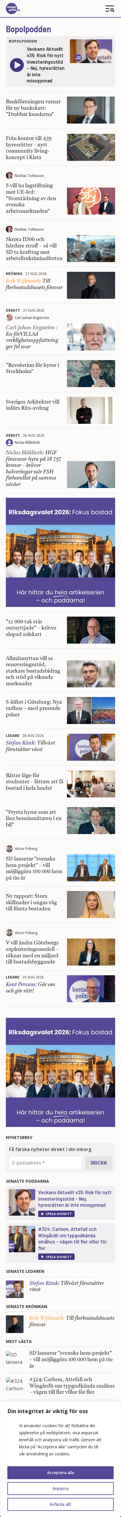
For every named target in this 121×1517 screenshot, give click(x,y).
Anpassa (61, 1488)
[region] (60, 1459)
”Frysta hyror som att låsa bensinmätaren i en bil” (34, 819)
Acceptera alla (60, 1472)
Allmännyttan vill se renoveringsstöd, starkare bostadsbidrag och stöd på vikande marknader (33, 671)
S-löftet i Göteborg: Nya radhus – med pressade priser (34, 709)
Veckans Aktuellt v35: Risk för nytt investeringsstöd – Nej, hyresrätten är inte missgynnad (75, 1198)
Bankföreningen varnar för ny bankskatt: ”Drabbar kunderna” (33, 108)
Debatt (13, 310)
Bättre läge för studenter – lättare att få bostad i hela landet (34, 782)
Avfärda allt (60, 1504)
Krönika (14, 273)
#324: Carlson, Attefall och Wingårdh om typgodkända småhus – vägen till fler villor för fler (72, 1238)
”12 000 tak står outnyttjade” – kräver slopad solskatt (31, 628)
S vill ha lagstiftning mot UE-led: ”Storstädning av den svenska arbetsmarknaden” (31, 198)
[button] (56, 1214)
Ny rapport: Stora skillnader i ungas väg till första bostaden (31, 903)
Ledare (12, 735)
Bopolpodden (28, 28)
